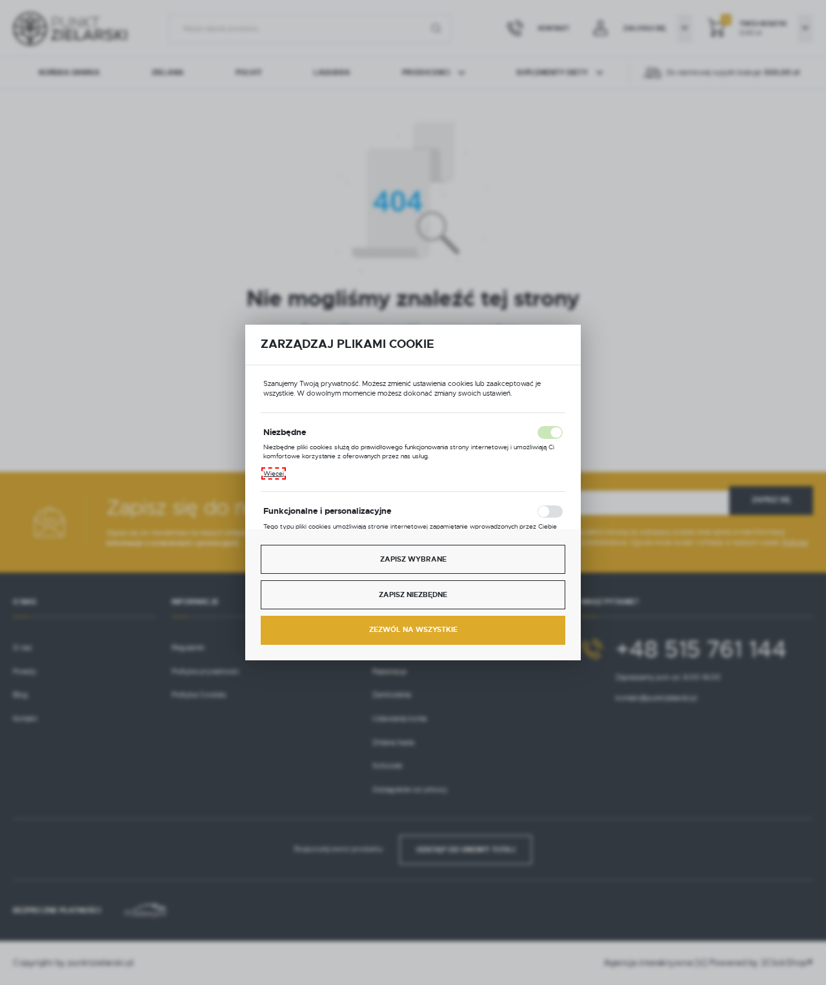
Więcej (273, 473)
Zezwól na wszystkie (413, 630)
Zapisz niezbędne (413, 595)
